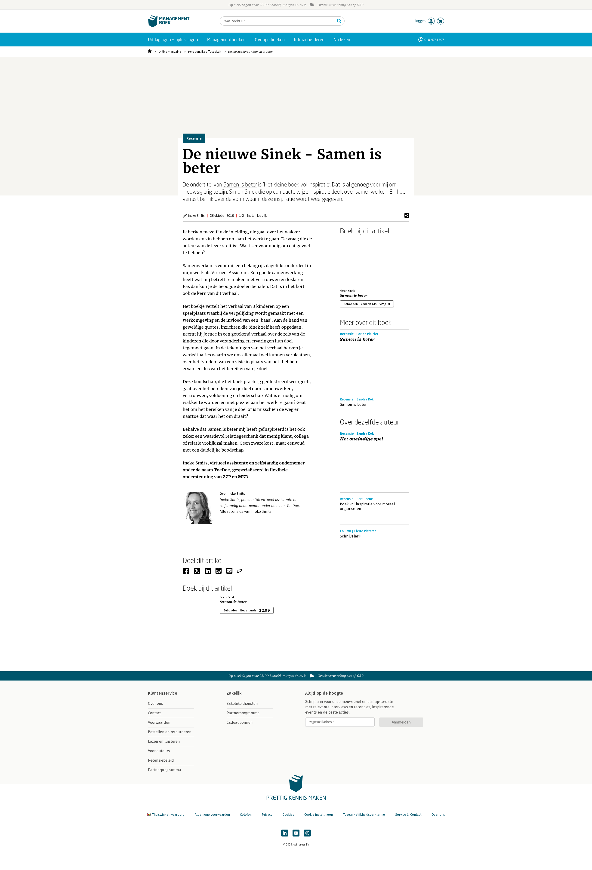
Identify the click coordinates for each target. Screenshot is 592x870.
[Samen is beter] (356, 261)
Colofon (246, 815)
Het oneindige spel (361, 439)
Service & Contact (408, 815)
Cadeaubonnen (240, 722)
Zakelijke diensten (242, 703)
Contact (154, 713)
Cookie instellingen (318, 815)
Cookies (288, 815)
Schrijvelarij (350, 536)
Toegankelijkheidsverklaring (364, 815)
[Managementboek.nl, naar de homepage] (169, 26)
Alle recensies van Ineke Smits (245, 511)
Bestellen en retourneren (169, 732)
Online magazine (170, 51)
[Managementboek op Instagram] (307, 833)
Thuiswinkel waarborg (168, 815)
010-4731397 (434, 40)
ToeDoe (222, 470)
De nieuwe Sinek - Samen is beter (250, 51)
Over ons (155, 703)
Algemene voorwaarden (212, 815)
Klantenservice (162, 693)
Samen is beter (240, 184)
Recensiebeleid (161, 760)
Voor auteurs (159, 751)
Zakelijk (234, 693)
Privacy (267, 815)
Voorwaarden (159, 722)
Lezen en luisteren (164, 741)
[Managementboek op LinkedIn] (284, 833)
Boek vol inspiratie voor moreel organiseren (367, 506)
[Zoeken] (339, 21)
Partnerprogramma (164, 770)
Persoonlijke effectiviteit (204, 51)
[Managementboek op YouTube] (296, 833)
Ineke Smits (195, 463)
